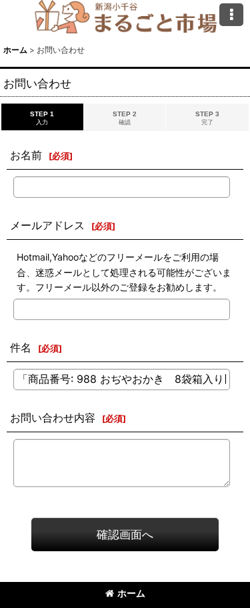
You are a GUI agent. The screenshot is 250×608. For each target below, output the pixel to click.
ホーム (131, 593)
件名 (20, 347)
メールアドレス (47, 225)
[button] (231, 14)
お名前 (26, 155)
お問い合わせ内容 (52, 417)
